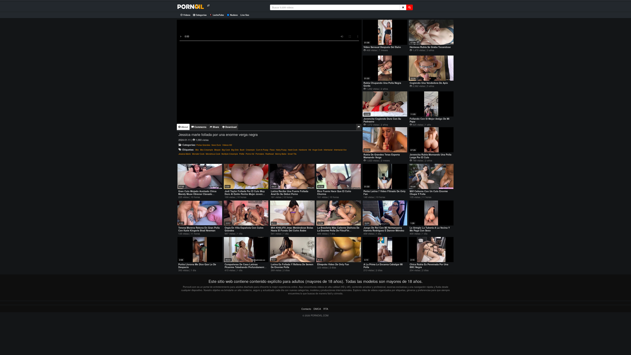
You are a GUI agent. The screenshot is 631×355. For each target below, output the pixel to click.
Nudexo (234, 14)
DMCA (317, 308)
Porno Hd (250, 153)
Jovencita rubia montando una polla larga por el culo (430, 156)
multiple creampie (230, 153)
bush (242, 149)
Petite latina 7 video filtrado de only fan (384, 192)
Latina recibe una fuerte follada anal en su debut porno (289, 192)
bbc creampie (206, 149)
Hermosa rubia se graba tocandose (430, 47)
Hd (309, 149)
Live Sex (244, 14)
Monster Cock (198, 153)
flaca (272, 149)
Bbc (197, 149)
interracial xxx (340, 149)
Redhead (269, 153)
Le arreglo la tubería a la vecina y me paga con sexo (430, 229)
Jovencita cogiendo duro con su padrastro (382, 120)
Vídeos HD (227, 144)
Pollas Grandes (203, 144)
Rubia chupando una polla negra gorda (382, 84)
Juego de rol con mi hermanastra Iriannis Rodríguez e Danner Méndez (383, 229)
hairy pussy (281, 149)
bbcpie (217, 149)
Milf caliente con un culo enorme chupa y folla (429, 192)
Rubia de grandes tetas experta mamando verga (381, 156)
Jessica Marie (184, 153)
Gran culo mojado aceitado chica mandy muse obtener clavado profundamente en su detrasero (197, 193)
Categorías (201, 14)
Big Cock (226, 149)
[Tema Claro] (208, 5)
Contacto (306, 308)
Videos (186, 14)
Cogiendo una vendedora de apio (429, 82)
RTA (325, 308)
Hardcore (303, 149)
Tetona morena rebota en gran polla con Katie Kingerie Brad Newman (199, 229)
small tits (292, 153)
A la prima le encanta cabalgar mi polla (383, 266)
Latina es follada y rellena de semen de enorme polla (292, 266)
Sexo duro (216, 144)
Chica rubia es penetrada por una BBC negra (429, 266)
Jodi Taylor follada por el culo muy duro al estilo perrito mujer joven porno (245, 193)
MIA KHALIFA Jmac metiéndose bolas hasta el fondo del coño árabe (292, 229)
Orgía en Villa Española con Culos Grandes (244, 229)
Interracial (328, 149)
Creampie (250, 149)
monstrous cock (213, 153)
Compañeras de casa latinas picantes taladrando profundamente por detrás (245, 267)
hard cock (292, 149)
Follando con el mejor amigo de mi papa (429, 120)
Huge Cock (317, 149)
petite (241, 153)
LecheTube (218, 14)
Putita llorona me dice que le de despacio (197, 266)
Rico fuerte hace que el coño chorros (334, 192)
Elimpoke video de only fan (333, 264)
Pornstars (260, 153)
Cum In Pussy (262, 149)
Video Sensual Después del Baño (382, 47)
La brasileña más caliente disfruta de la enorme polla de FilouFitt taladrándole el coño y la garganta (338, 230)
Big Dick (235, 149)
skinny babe (280, 153)
